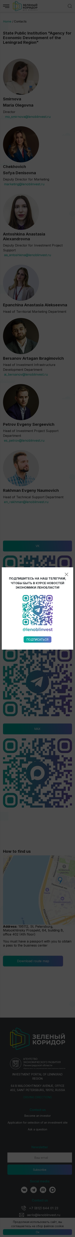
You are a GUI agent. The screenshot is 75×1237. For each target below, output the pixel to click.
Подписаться (37, 639)
